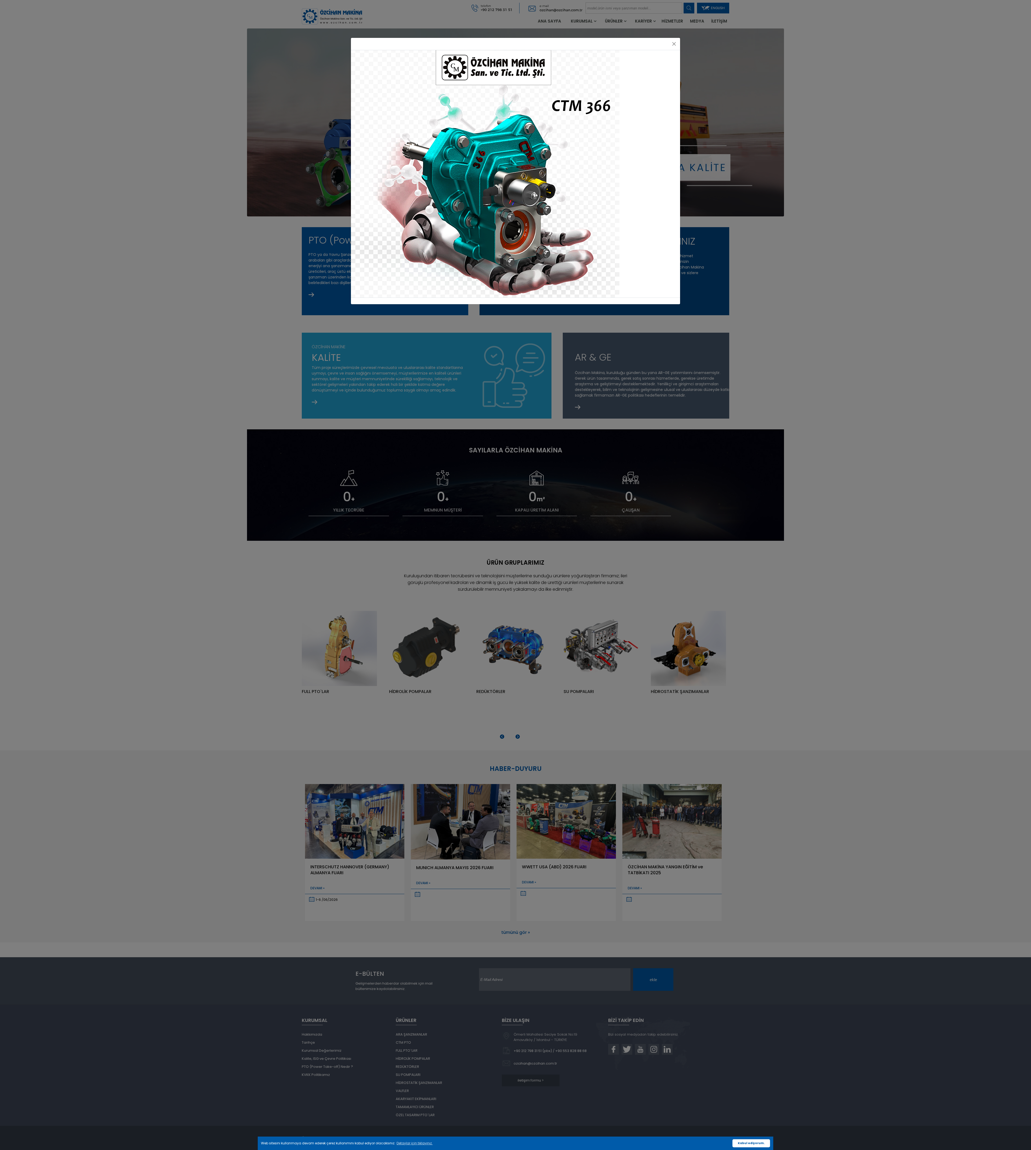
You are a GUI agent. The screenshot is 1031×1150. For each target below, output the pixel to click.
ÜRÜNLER (614, 21)
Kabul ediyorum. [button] (751, 1143)
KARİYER (643, 21)
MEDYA (697, 21)
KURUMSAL (582, 21)
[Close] (674, 44)
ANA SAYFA (549, 21)
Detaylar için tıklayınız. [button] (415, 1143)
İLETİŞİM (719, 21)
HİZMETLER (672, 21)
